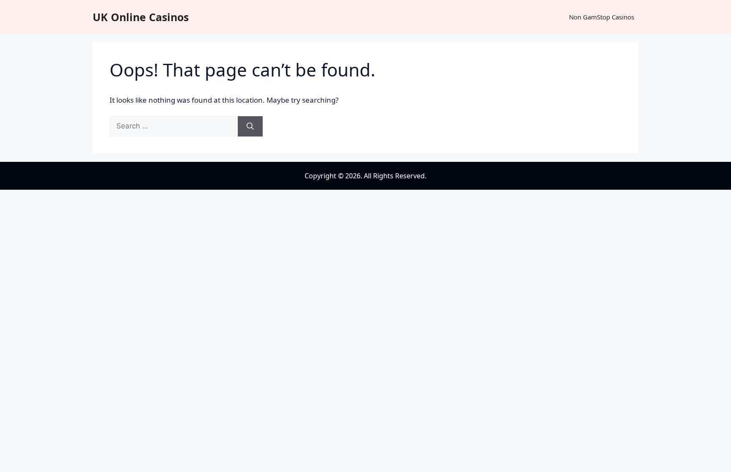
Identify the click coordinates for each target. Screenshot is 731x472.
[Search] (250, 126)
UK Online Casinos (141, 17)
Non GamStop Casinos (601, 17)
